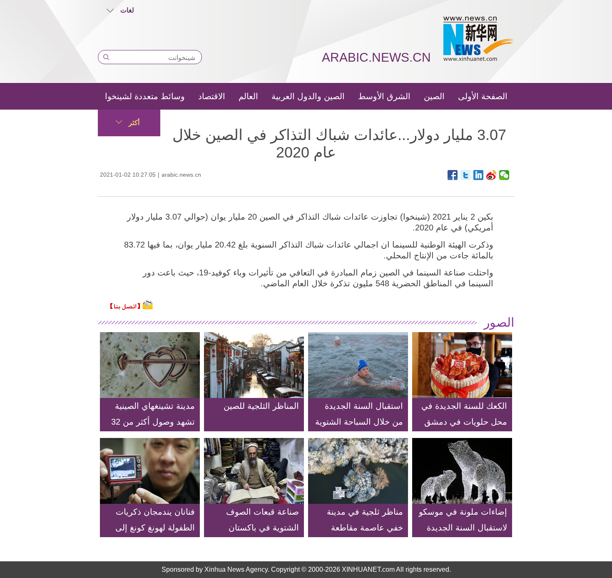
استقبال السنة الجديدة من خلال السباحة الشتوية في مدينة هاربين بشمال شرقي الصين (359, 429)
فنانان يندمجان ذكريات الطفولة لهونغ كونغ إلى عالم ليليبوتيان (155, 527)
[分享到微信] (504, 175)
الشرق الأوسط (384, 96)
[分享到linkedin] (478, 175)
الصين (434, 96)
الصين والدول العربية (308, 96)
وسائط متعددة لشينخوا (145, 96)
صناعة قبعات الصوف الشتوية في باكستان (262, 519)
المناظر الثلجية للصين (261, 405)
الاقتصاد (211, 96)
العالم (248, 96)
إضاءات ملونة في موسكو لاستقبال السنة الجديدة (463, 519)
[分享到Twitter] (465, 175)
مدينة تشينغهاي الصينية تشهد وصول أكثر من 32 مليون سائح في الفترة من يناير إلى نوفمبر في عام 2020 (153, 437)
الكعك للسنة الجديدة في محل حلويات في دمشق (464, 413)
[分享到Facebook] (453, 175)
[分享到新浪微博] (491, 175)
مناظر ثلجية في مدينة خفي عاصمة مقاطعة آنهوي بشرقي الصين (365, 527)
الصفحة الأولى (483, 96)
